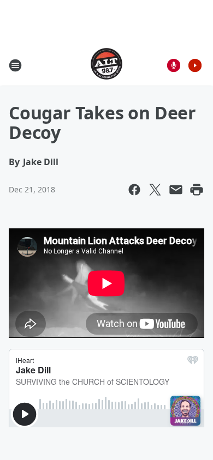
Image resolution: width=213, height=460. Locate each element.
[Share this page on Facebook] (134, 189)
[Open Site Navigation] (15, 65)
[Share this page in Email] (176, 189)
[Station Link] (106, 65)
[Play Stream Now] (195, 65)
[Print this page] (196, 189)
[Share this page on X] (155, 189)
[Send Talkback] (173, 65)
